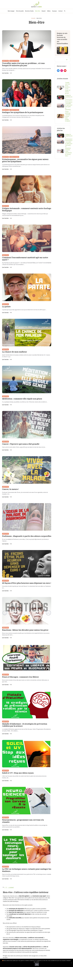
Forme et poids (14, 61)
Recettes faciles (29, 11)
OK (36, 964)
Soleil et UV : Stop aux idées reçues (18, 773)
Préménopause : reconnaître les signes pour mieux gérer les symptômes (68, 105)
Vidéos (49, 11)
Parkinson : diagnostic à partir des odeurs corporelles (26, 536)
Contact (60, 11)
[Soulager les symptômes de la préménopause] (60, 97)
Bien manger (11, 11)
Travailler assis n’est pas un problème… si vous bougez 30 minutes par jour (23, 64)
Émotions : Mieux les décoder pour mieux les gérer (25, 630)
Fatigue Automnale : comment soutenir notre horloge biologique (67, 116)
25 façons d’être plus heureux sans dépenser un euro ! (26, 583)
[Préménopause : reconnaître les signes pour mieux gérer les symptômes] (60, 106)
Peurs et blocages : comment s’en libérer (20, 677)
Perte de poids (20, 11)
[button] (64, 11)
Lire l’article (5, 73)
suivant (11, 887)
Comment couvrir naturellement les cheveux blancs (68, 152)
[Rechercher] (66, 59)
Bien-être (37, 11)
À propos (54, 11)
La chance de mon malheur (14, 352)
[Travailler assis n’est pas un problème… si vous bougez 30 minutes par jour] (60, 88)
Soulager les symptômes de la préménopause (22, 112)
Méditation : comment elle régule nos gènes (22, 399)
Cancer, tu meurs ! (10, 489)
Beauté (43, 11)
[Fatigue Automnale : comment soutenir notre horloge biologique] (60, 116)
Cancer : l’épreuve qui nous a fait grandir (20, 444)
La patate (6, 307)
